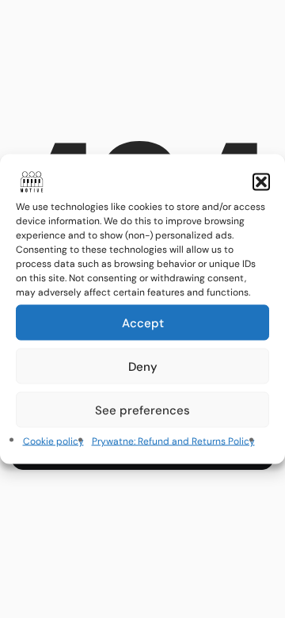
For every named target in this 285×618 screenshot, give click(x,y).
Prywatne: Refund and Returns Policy (173, 441)
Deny (143, 366)
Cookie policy (53, 441)
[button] (261, 182)
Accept (143, 322)
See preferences (142, 410)
